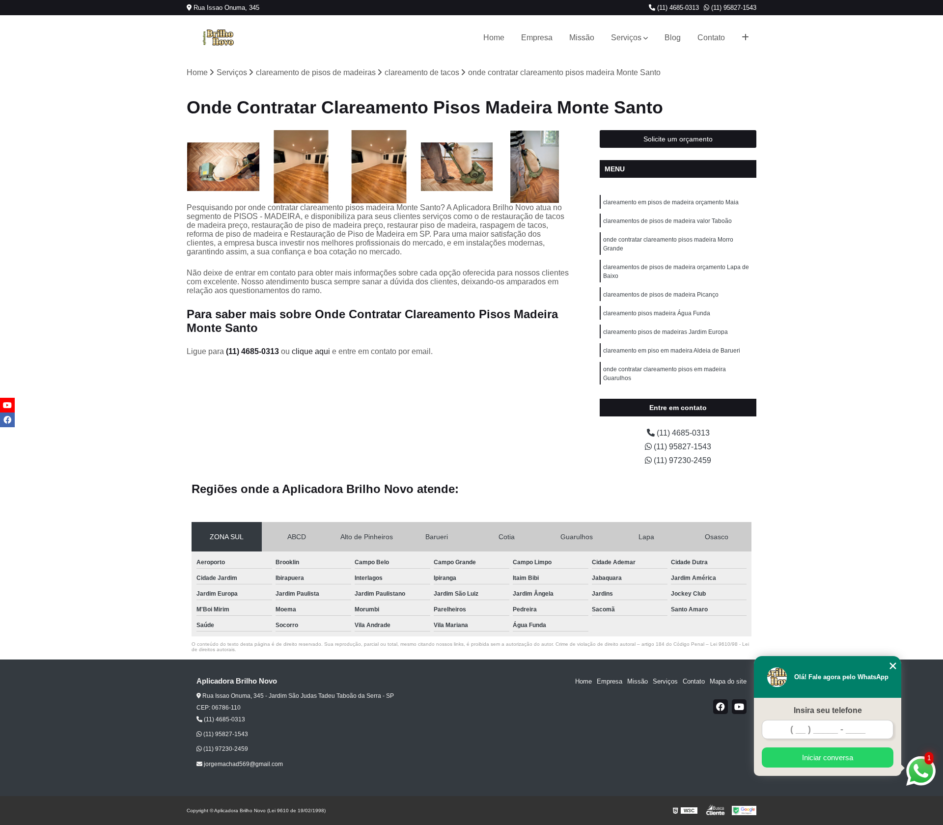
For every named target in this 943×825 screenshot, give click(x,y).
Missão (581, 37)
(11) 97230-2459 (681, 460)
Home (493, 37)
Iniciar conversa (827, 757)
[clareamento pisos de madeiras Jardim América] (534, 166)
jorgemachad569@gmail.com (242, 764)
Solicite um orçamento (678, 139)
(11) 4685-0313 (677, 7)
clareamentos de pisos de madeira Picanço (661, 294)
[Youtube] (739, 706)
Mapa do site (728, 681)
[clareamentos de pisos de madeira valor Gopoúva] (379, 166)
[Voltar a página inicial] (218, 38)
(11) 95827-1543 (732, 7)
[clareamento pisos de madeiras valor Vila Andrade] (301, 166)
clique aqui (311, 351)
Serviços (626, 37)
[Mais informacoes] (745, 38)
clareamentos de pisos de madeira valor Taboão (667, 221)
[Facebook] (720, 706)
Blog (673, 37)
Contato (711, 37)
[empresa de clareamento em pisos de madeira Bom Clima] (457, 166)
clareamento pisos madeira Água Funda (656, 313)
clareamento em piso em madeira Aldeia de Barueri (671, 350)
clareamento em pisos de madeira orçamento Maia (671, 202)
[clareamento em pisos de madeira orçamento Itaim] (223, 166)
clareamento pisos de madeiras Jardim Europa (665, 332)
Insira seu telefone (828, 710)
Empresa (537, 37)
